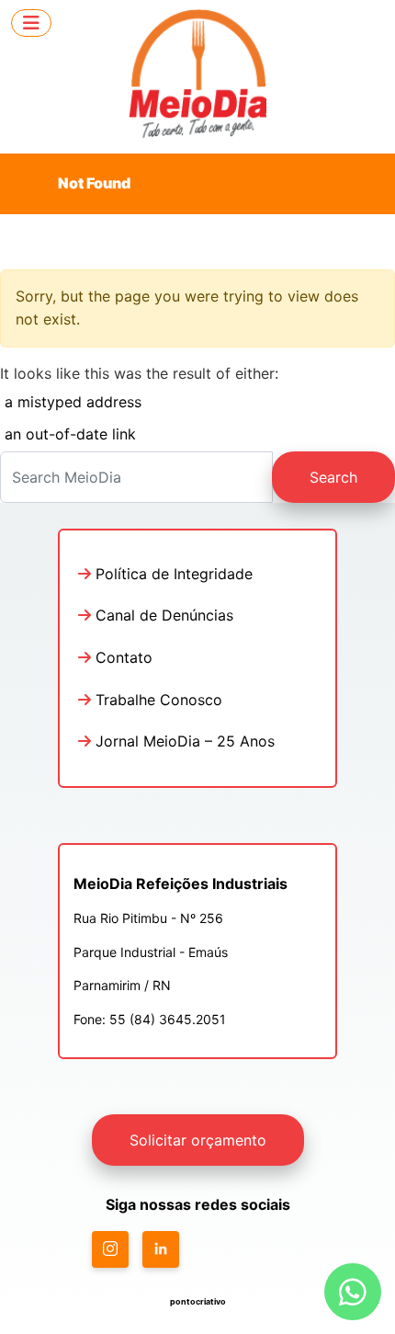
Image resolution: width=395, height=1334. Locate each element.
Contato (121, 657)
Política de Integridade (172, 573)
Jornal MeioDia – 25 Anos (183, 741)
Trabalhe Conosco (156, 699)
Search (333, 477)
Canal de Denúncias (162, 615)
